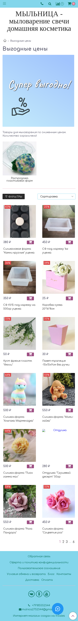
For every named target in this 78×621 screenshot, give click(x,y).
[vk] (31, 594)
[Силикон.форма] (19, 389)
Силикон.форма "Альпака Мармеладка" (18, 419)
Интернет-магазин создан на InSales (39, 616)
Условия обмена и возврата (26, 574)
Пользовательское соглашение (39, 568)
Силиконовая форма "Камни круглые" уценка (18, 250)
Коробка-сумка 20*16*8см (52, 307)
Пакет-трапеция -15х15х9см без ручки (55, 362)
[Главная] (5, 41)
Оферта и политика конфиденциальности (39, 562)
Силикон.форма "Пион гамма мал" (18, 474)
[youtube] (47, 594)
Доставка (32, 580)
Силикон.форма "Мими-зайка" (57, 419)
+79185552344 (40, 605)
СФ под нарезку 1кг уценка (55, 250)
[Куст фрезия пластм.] (19, 333)
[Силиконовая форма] (19, 221)
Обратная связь (39, 556)
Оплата (47, 580)
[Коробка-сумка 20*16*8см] (58, 277)
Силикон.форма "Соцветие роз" (52, 530)
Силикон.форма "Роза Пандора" (17, 530)
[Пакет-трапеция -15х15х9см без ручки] (58, 333)
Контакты (63, 574)
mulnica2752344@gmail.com (40, 609)
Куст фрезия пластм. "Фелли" (17, 362)
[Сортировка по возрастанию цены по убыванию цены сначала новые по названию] (57, 196)
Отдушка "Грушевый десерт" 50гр (56, 474)
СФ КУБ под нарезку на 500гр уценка (19, 307)
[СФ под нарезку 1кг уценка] (58, 221)
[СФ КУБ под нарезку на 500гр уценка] (19, 277)
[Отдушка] (58, 445)
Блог (51, 574)
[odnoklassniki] (39, 594)
